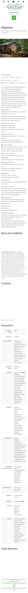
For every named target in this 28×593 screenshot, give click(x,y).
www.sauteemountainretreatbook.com (14, 589)
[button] (2, 48)
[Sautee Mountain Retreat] (14, 7)
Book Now (14, 13)
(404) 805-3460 (13, 581)
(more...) (22, 83)
